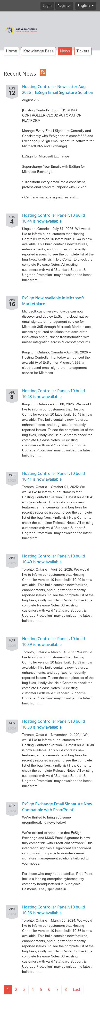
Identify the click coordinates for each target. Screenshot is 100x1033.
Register (64, 6)
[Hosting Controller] (21, 29)
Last (76, 989)
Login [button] (47, 6)
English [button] (84, 6)
